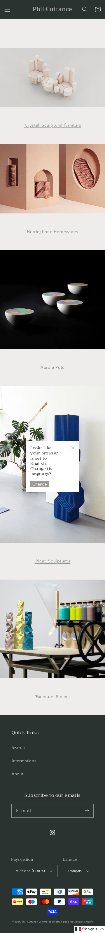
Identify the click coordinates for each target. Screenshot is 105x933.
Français (75, 871)
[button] (7, 9)
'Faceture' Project (52, 696)
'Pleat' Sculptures (53, 561)
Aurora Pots (52, 367)
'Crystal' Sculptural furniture (52, 125)
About (17, 774)
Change (39, 483)
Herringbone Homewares (52, 231)
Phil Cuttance (30, 922)
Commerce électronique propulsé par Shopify (66, 922)
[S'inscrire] (86, 810)
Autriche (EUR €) (30, 871)
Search (18, 747)
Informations (24, 761)
